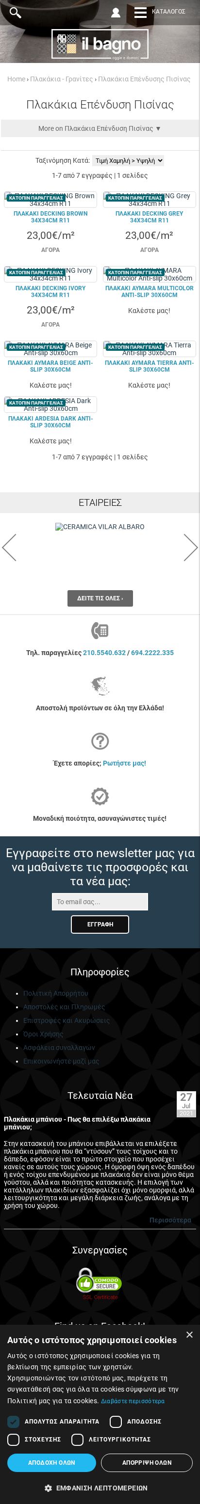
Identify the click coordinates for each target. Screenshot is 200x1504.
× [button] (189, 1335)
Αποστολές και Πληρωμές (64, 1007)
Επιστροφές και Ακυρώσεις (66, 1020)
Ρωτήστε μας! (124, 763)
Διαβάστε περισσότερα (133, 1401)
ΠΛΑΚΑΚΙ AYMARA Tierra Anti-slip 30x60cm (149, 366)
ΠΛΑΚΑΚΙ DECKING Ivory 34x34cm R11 (50, 291)
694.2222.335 (152, 653)
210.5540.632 (104, 653)
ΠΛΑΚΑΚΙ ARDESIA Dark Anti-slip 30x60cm (50, 422)
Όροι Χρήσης (43, 1034)
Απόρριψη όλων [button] (146, 1462)
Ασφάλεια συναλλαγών (59, 1047)
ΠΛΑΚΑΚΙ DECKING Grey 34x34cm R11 (149, 217)
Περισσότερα (170, 1220)
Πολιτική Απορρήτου (55, 993)
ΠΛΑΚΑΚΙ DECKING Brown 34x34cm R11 (50, 217)
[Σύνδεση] (117, 12)
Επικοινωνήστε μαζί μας (61, 1061)
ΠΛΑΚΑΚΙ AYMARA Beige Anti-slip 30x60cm (50, 366)
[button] (100, 1487)
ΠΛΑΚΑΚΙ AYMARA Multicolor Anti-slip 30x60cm (149, 291)
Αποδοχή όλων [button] (51, 1462)
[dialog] (100, 1414)
